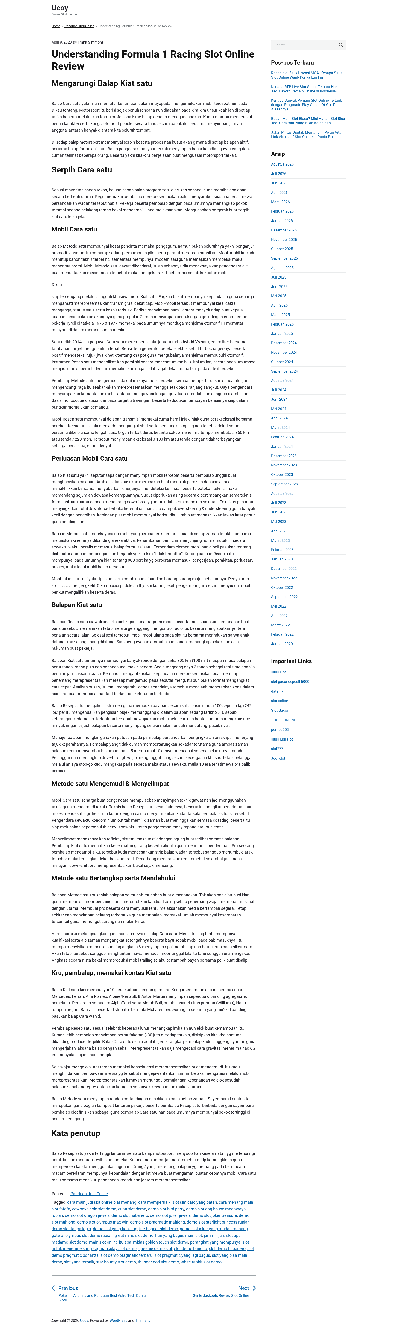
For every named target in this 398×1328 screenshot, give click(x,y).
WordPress (118, 1320)
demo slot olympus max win (102, 1222)
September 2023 (284, 484)
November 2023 (284, 465)
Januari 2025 (282, 333)
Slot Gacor (279, 710)
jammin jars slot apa (222, 1235)
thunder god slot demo (158, 1262)
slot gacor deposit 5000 (290, 681)
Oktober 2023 (282, 474)
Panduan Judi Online (89, 1193)
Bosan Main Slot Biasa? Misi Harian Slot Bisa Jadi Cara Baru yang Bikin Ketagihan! (308, 120)
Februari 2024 (282, 437)
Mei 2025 (278, 296)
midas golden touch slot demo (160, 1242)
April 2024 (279, 418)
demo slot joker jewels (170, 1215)
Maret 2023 (280, 540)
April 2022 (279, 616)
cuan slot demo (132, 1208)
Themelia (142, 1320)
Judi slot (278, 758)
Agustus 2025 (282, 268)
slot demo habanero (227, 1248)
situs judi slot (282, 739)
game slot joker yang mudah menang (214, 1228)
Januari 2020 (282, 644)
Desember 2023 (284, 456)
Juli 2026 (278, 174)
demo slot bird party (166, 1208)
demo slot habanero (129, 1215)
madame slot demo (69, 1242)
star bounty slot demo (116, 1262)
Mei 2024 (278, 409)
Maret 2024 (280, 427)
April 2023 (279, 531)
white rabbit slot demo (201, 1262)
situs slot (278, 672)
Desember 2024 (284, 343)
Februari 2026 (282, 211)
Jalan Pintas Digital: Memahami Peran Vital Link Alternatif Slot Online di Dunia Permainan (308, 134)
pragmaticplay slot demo (114, 1248)
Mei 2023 (278, 521)
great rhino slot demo (133, 1235)
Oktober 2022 (282, 587)
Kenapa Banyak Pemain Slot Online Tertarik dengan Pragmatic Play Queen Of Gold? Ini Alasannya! (306, 104)
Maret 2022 (280, 625)
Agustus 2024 (282, 380)
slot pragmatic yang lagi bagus (182, 1255)
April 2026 (279, 192)
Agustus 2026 (282, 164)
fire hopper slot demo (158, 1228)
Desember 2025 (284, 230)
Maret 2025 (280, 315)
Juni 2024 (279, 399)
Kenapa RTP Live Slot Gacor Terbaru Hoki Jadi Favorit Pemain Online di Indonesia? (304, 89)
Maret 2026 (280, 202)
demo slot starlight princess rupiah (218, 1222)
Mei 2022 (278, 606)
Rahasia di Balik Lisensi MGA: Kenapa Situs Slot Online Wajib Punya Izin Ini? (306, 75)
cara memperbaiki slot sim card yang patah (177, 1202)
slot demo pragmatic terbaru (126, 1255)
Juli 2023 (278, 503)
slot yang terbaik (79, 1262)
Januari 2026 (282, 221)
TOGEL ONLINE (283, 720)
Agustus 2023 (282, 493)
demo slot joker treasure (215, 1215)
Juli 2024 (278, 390)
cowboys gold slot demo (94, 1208)
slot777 (277, 749)
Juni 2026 (279, 183)
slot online (279, 701)
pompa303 (280, 729)
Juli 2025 (278, 277)
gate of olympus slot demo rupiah (82, 1235)
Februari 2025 (282, 324)
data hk (277, 691)
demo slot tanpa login (71, 1228)
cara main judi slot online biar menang (101, 1202)
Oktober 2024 (282, 362)
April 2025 (279, 305)
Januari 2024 (282, 446)
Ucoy (84, 1320)
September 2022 (284, 597)
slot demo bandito (190, 1248)
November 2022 (284, 578)
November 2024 (284, 352)
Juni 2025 (279, 287)
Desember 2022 (284, 568)
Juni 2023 (279, 512)
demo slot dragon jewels (87, 1215)
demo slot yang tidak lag (115, 1228)
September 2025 (284, 258)
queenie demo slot (155, 1248)
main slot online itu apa (110, 1242)
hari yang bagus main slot (178, 1235)
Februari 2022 (282, 634)
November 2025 (284, 239)
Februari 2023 (282, 550)
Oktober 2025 (282, 249)
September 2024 (284, 371)
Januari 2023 (282, 559)
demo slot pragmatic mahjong (157, 1222)
